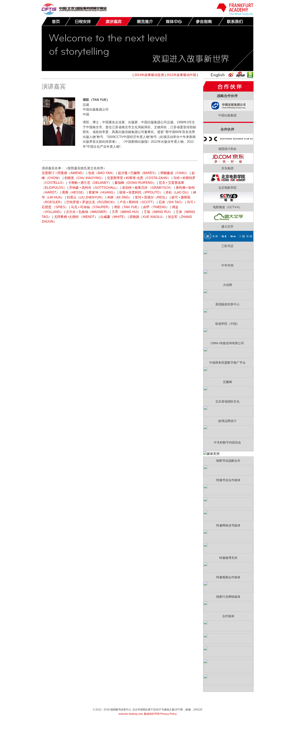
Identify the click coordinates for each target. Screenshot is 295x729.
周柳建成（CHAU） (174, 173)
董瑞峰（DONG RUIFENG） (135, 182)
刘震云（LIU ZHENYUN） (86, 197)
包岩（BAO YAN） (101, 173)
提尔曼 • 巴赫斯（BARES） (138, 173)
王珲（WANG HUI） (126, 212)
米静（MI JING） (119, 197)
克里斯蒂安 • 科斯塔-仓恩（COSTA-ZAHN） (139, 178)
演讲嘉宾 (113, 21)
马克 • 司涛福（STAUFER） (91, 207)
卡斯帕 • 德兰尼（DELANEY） (90, 182)
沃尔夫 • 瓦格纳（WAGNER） (87, 212)
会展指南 (205, 21)
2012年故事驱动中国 (181, 75)
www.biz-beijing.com (131, 713)
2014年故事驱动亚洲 (149, 75)
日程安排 (83, 21)
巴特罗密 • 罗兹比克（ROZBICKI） (91, 202)
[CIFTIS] (74, 14)
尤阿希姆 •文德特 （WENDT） (76, 217)
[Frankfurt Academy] (235, 14)
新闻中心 (175, 21)
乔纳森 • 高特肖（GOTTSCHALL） (94, 187)
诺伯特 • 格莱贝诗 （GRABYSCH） (147, 187)
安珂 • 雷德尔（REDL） (152, 197)
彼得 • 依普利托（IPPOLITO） (141, 192)
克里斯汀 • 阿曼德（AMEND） (64, 173)
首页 (56, 21)
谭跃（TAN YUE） (127, 207)
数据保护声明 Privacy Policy (160, 713)
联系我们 (236, 21)
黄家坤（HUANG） (103, 192)
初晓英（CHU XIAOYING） (84, 178)
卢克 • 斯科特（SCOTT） (137, 202)
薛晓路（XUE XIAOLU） (147, 217)
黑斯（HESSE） (74, 192)
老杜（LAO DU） (177, 192)
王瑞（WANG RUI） (158, 212)
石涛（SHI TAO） (171, 202)
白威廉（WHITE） (113, 217)
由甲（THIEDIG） (156, 207)
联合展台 (144, 21)
